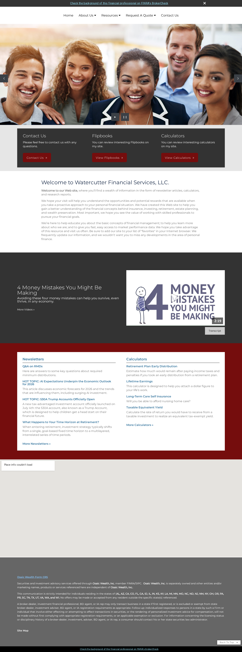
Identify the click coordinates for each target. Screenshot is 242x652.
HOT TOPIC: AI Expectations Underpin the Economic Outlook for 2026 (66, 383)
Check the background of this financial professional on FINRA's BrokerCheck (119, 3)
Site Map (23, 630)
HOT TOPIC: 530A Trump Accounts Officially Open (58, 399)
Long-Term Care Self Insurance (148, 396)
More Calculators (139, 425)
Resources (109, 15)
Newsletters (33, 359)
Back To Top (227, 642)
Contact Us (170, 15)
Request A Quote (139, 15)
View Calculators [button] (178, 157)
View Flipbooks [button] (108, 157)
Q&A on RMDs (32, 366)
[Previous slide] (4, 78)
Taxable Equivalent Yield (144, 407)
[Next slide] (238, 78)
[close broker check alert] (204, 3)
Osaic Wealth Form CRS (32, 577)
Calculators (136, 359)
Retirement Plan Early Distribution (151, 366)
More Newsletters (36, 443)
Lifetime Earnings (139, 381)
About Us (86, 15)
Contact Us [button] (35, 157)
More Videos (26, 309)
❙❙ (125, 117)
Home (68, 15)
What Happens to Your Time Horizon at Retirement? (60, 422)
